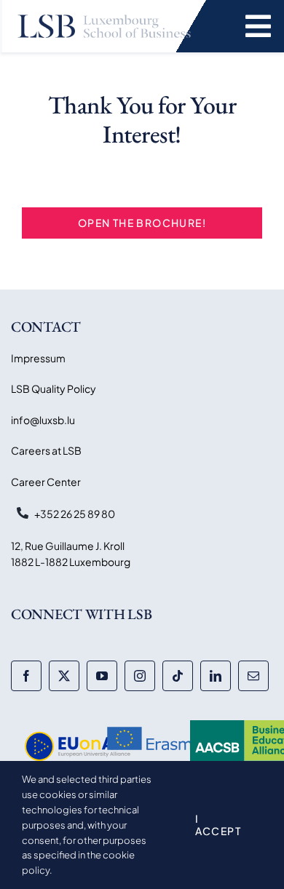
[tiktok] (177, 676)
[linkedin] (215, 676)
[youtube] (102, 676)
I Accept (218, 824)
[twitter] (64, 676)
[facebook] (26, 676)
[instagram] (140, 676)
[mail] (253, 676)
